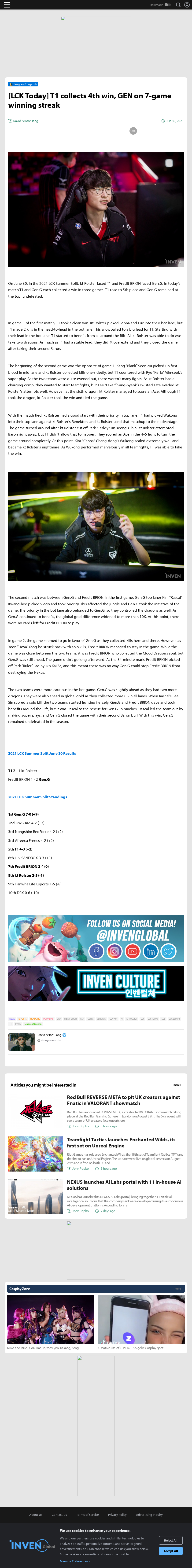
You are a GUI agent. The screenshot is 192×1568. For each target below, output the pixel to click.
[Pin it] (114, 131)
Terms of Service (87, 1515)
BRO (59, 1018)
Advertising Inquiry (149, 1515)
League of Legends (33, 1023)
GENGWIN (101, 1018)
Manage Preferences (74, 1561)
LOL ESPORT (174, 1018)
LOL (163, 1018)
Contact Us (59, 1515)
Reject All (170, 1540)
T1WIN (18, 1023)
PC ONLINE (48, 1018)
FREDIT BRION (70, 1018)
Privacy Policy (117, 1515)
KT (122, 1018)
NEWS (12, 1018)
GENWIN (113, 1018)
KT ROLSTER (131, 1018)
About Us (35, 1515)
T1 (10, 1023)
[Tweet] (59, 131)
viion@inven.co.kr (51, 1040)
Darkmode (156, 5)
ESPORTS (22, 1018)
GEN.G (90, 1018)
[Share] (77, 131)
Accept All (171, 1551)
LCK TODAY (153, 1018)
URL (133, 131)
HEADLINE (35, 1018)
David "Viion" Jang (49, 1034)
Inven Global (25, 4)
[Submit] (96, 131)
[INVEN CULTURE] (96, 1000)
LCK (142, 1018)
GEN (82, 1018)
